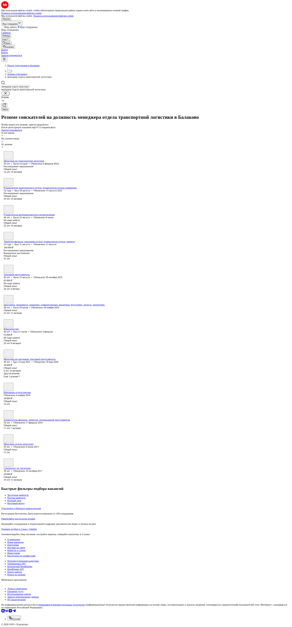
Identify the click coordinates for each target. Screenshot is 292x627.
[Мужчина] (8, 182)
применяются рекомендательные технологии (61, 604)
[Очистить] (5, 93)
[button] (4, 50)
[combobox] (15, 86)
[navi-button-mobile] (4, 59)
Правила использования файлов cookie (53, 16)
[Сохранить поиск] (4, 105)
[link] (6, 43)
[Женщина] (8, 155)
